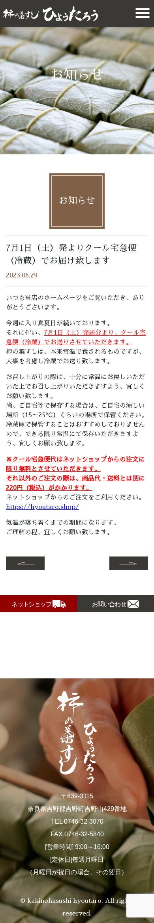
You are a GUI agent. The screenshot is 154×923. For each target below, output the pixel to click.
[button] (25, 563)
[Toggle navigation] (142, 13)
